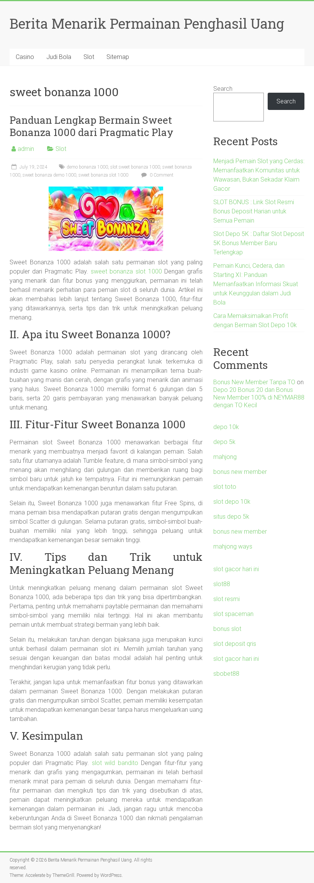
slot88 (221, 584)
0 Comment (161, 175)
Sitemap (117, 57)
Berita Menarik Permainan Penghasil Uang (147, 23)
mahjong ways (232, 546)
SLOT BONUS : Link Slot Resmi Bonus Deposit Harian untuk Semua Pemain (253, 211)
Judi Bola (58, 57)
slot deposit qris (234, 643)
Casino (25, 57)
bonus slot (227, 628)
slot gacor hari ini (236, 569)
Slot (88, 57)
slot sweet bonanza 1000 (135, 167)
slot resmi (226, 599)
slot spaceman (233, 614)
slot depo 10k (231, 501)
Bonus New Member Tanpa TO (254, 382)
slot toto (224, 486)
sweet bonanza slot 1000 (103, 175)
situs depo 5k (231, 516)
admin (26, 148)
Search (222, 88)
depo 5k (224, 442)
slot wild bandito (115, 763)
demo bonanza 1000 (87, 167)
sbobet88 (226, 673)
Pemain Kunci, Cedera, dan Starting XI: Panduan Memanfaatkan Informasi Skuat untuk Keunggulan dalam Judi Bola (255, 284)
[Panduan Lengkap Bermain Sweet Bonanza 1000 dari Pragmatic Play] (106, 190)
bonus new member (240, 471)
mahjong (225, 456)
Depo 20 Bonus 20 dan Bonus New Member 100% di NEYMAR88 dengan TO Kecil (258, 397)
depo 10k (226, 427)
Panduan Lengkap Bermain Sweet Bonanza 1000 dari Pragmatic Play (91, 126)
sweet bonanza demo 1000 (49, 175)
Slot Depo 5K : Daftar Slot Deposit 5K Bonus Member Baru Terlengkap (258, 243)
